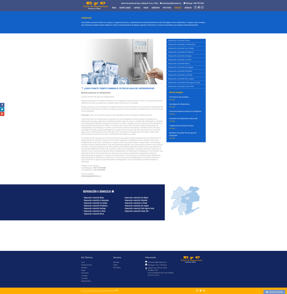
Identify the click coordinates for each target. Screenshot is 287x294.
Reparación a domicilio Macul (179, 64)
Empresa (137, 7)
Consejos (177, 7)
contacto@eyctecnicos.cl (91, 176)
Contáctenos (275, 292)
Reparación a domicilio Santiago (179, 56)
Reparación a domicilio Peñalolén (180, 71)
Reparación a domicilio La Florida (180, 75)
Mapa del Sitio (86, 281)
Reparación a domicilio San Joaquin (181, 79)
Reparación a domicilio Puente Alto (181, 86)
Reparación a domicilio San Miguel (180, 67)
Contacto (188, 7)
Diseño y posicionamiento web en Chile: (94, 291)
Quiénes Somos (125, 7)
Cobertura (156, 7)
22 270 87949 (99, 170)
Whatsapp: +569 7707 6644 (194, 3)
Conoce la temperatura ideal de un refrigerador (185, 111)
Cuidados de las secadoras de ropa (181, 126)
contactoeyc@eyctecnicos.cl (171, 3)
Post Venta (167, 7)
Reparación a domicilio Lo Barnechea (181, 44)
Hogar (146, 7)
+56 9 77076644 (99, 168)
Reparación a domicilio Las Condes (181, 48)
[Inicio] (191, 259)
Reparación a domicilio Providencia (181, 52)
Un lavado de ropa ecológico (179, 97)
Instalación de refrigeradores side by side (183, 118)
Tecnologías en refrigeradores (179, 104)
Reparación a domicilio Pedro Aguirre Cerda (184, 83)
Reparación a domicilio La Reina (179, 60)
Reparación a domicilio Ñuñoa (179, 41)
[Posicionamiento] (112, 291)
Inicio (114, 7)
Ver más (172, 100)
